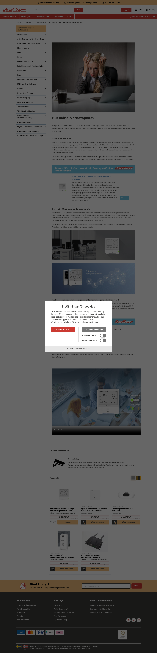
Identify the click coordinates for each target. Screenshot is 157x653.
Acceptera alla (62, 329)
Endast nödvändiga (94, 329)
